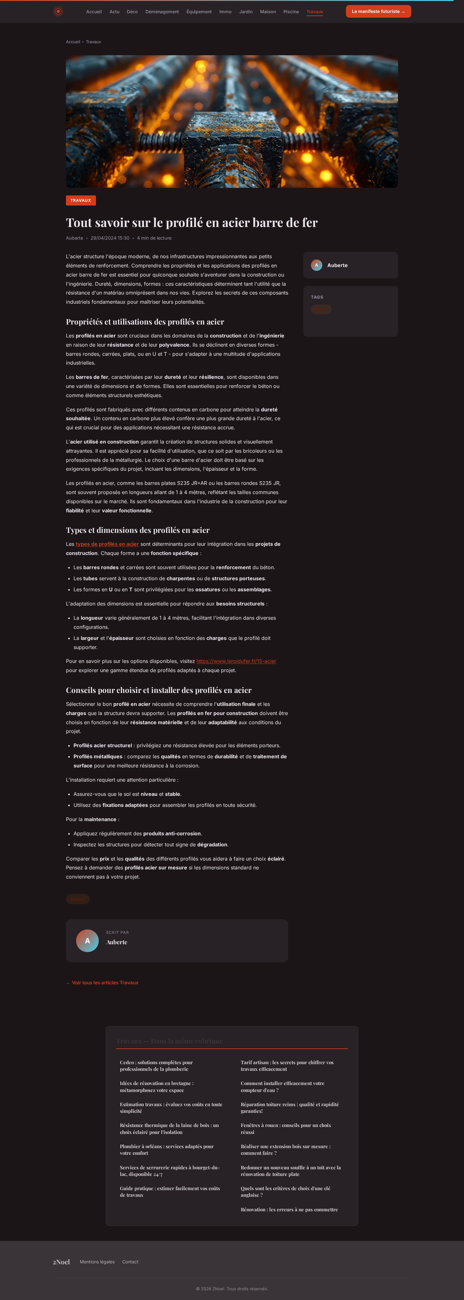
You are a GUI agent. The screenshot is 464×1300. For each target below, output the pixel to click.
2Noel (61, 1261)
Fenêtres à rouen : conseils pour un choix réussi (286, 1128)
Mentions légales (97, 1261)
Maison (268, 11)
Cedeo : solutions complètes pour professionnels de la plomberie (156, 1065)
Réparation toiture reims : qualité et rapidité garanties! (290, 1107)
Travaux (314, 11)
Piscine (291, 11)
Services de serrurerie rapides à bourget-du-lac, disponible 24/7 (170, 1170)
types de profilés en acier (107, 544)
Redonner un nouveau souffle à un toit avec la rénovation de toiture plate (291, 1170)
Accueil (94, 11)
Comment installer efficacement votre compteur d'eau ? (282, 1086)
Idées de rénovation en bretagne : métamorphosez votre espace (156, 1086)
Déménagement (162, 11)
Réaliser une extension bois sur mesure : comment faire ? (285, 1149)
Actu (114, 11)
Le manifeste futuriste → (378, 11)
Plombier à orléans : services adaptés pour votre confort (167, 1149)
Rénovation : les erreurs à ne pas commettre (289, 1209)
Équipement (199, 11)
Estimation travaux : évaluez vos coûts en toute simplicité (171, 1107)
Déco (132, 11)
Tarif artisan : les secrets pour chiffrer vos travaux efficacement (287, 1065)
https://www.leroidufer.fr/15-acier (236, 661)
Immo (225, 11)
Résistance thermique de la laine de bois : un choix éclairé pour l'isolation (169, 1128)
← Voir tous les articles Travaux (102, 983)
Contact (130, 1261)
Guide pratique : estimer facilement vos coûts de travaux (170, 1191)
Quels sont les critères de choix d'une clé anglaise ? (285, 1191)
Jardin (246, 11)
